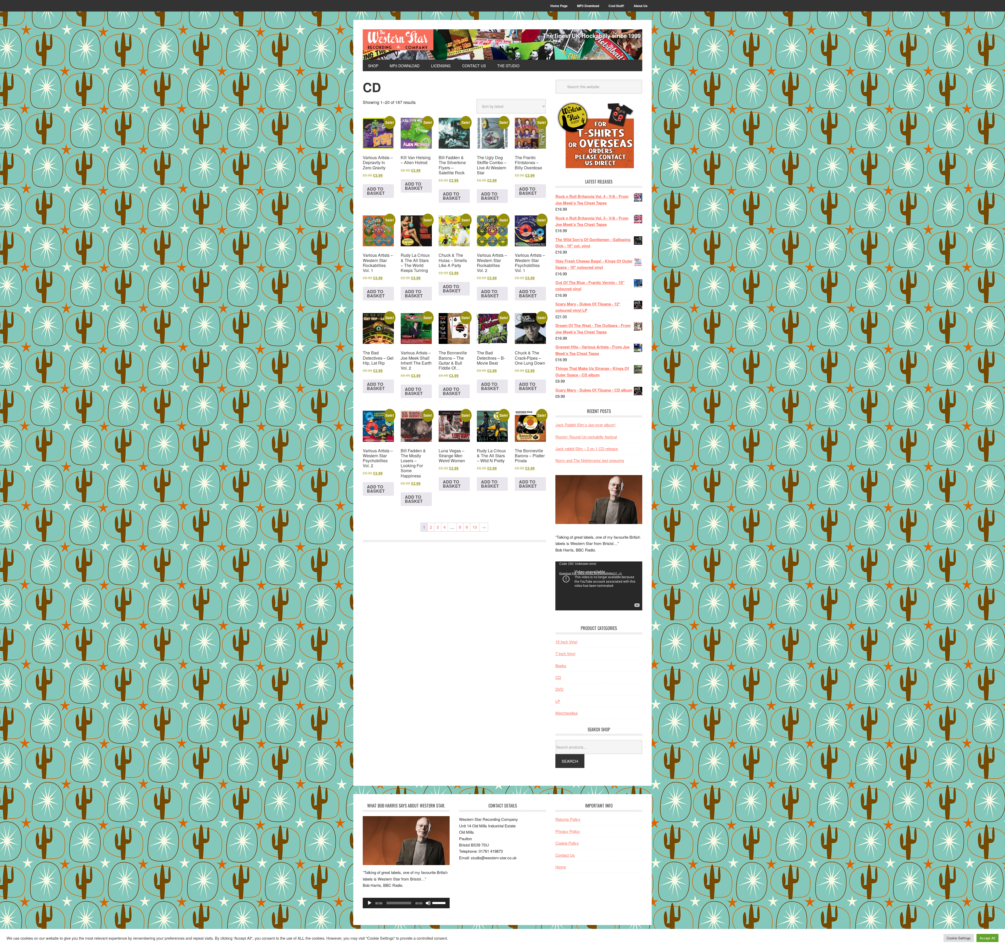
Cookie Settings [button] (959, 937)
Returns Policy (567, 819)
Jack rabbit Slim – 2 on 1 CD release (586, 448)
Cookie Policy (567, 843)
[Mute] (428, 903)
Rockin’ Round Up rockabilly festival (586, 436)
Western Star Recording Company (398, 39)
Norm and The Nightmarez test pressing (589, 460)
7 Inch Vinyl (565, 653)
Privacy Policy (567, 831)
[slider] (439, 902)
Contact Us (565, 855)
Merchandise (566, 713)
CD (558, 677)
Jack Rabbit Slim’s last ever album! (585, 424)
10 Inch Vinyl (566, 641)
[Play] (369, 903)
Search (570, 761)
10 (474, 527)
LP (557, 701)
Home (560, 867)
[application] (598, 585)
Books (560, 665)
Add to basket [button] (376, 191)
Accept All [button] (987, 937)
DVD (559, 689)
